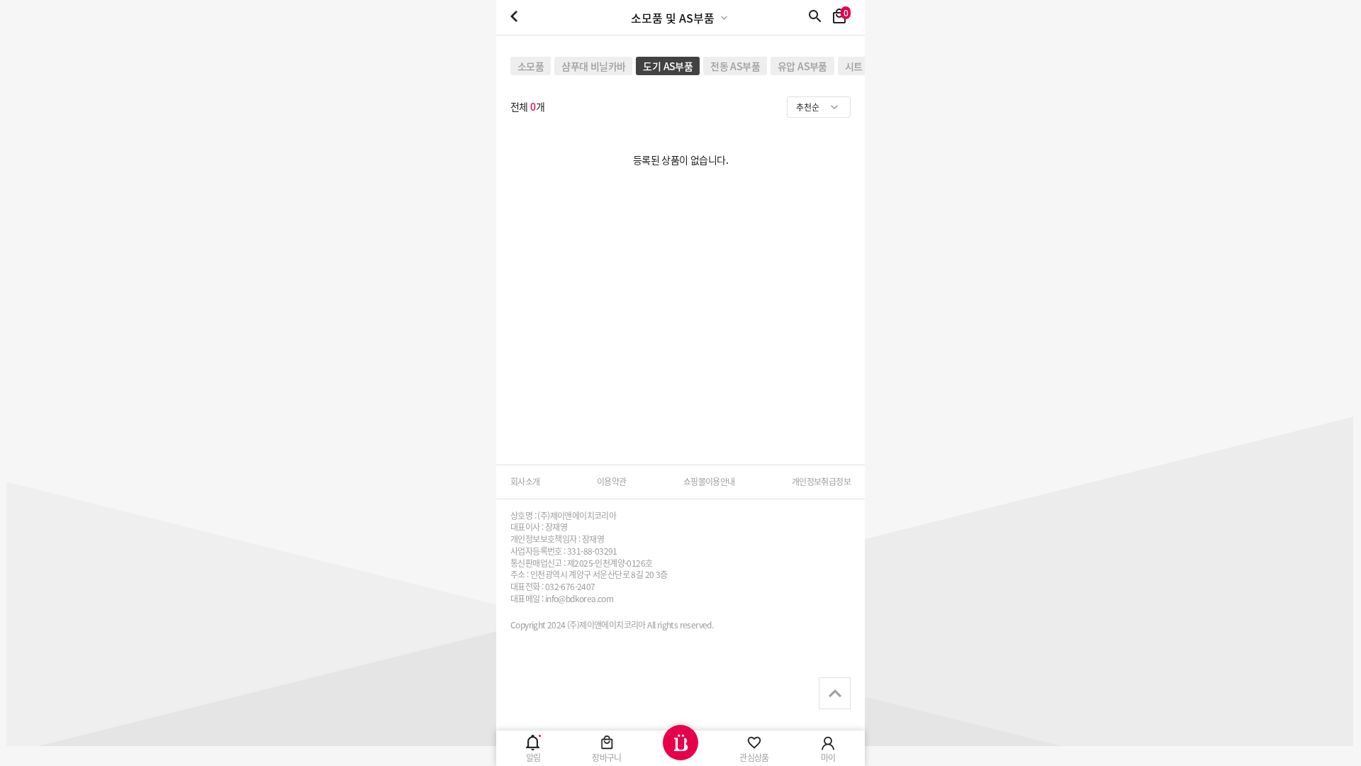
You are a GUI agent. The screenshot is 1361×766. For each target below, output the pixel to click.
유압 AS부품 (802, 66)
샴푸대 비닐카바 (593, 66)
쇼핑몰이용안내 (709, 481)
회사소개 (525, 481)
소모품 (530, 66)
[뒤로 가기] (513, 18)
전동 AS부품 (735, 66)
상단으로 (835, 693)
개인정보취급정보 (821, 481)
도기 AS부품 (668, 66)
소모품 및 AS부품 (673, 17)
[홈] (680, 748)
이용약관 (612, 481)
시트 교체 (864, 66)
